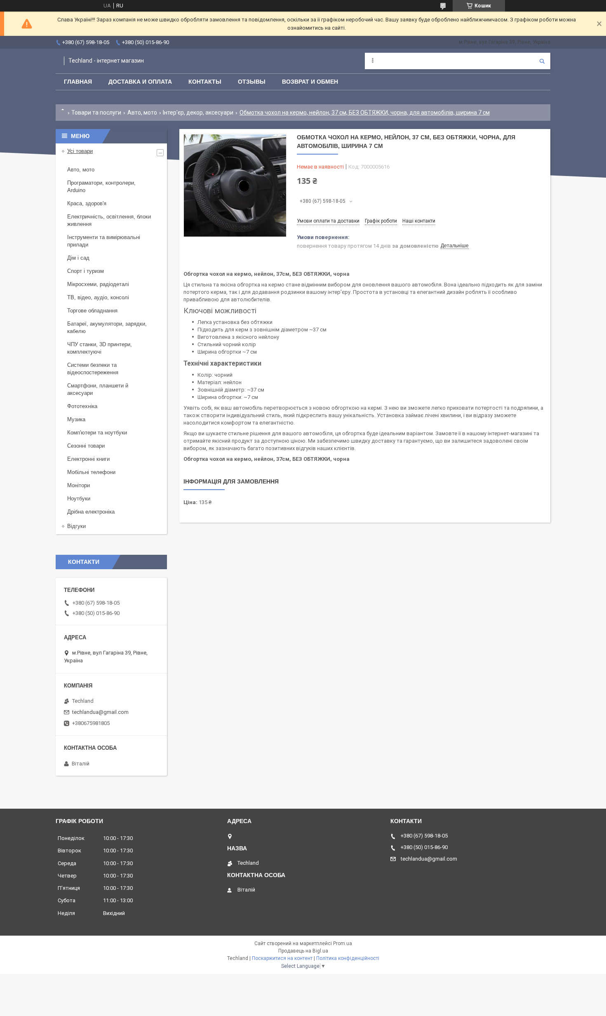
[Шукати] (542, 61)
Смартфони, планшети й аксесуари (97, 389)
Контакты (204, 81)
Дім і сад (78, 258)
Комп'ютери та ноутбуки (97, 432)
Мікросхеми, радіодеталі (98, 284)
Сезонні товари (86, 446)
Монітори (78, 485)
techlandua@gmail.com (100, 712)
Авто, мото (142, 112)
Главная (78, 81)
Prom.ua (342, 943)
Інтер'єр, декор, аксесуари (198, 112)
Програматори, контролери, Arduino (101, 186)
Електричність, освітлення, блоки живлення (109, 220)
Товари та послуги (96, 112)
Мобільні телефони (91, 472)
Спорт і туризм (85, 271)
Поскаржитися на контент (282, 958)
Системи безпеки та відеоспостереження (92, 368)
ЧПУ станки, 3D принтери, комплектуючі (99, 348)
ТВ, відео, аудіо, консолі (98, 297)
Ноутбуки (78, 498)
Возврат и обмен (310, 81)
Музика (76, 419)
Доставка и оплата (140, 81)
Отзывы (251, 81)
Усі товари (80, 151)
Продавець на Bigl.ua (303, 951)
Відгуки (76, 526)
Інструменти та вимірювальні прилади (103, 241)
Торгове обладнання (92, 310)
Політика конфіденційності (347, 958)
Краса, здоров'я (86, 203)
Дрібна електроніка (91, 512)
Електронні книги (88, 459)
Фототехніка (82, 406)
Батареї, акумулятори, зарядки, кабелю (107, 327)
